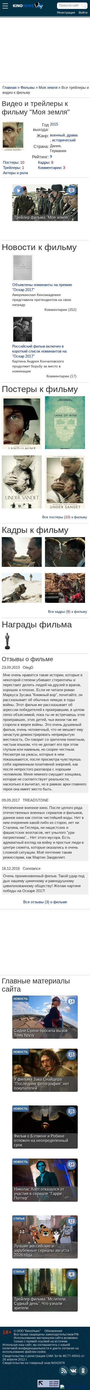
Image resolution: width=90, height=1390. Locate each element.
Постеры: (13, 162)
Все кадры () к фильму (67, 612)
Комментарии (60, 310)
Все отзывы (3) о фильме (45, 902)
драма (72, 135)
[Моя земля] (13, 138)
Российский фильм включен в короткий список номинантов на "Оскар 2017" (39, 351)
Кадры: (45, 162)
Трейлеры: (13, 167)
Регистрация (66, 12)
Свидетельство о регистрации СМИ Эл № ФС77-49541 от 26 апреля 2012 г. (43, 1357)
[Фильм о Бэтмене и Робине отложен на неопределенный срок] (45, 1127)
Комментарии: (51, 167)
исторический (64, 140)
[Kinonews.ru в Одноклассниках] (83, 1370)
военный (57, 135)
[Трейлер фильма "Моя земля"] (45, 203)
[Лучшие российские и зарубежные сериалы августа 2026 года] (45, 1237)
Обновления (53, 1331)
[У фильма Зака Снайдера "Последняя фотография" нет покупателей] (45, 1071)
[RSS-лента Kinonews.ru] (63, 1370)
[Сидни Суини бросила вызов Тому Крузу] (45, 1018)
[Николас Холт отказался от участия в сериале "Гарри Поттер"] (45, 1181)
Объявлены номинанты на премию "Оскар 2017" (42, 287)
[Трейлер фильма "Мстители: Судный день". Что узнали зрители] (45, 1290)
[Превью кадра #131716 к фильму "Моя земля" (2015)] (22, 588)
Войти (83, 12)
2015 (54, 124)
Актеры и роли (15, 173)
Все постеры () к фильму (64, 517)
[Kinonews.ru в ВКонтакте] (73, 1370)
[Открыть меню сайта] (5, 6)
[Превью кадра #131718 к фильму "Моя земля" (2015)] (22, 552)
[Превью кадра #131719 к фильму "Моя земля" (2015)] (65, 552)
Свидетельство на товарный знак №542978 (33, 1363)
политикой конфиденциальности (25, 1348)
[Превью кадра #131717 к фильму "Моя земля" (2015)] (65, 588)
